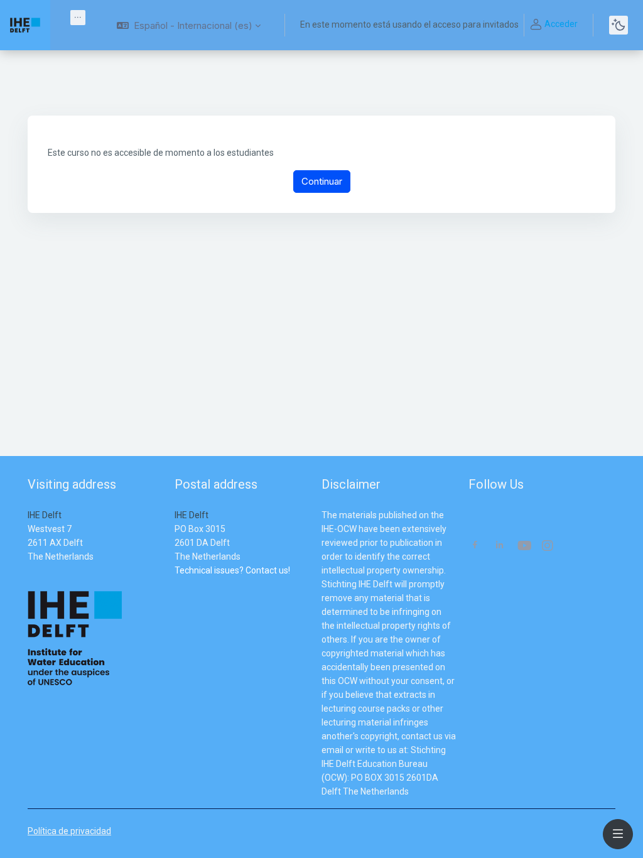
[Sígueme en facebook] (475, 546)
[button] (189, 25)
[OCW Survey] (175, 584)
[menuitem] (77, 17)
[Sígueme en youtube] (523, 547)
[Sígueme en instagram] (548, 547)
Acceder (561, 24)
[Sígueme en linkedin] (499, 546)
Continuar (321, 181)
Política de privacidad (69, 831)
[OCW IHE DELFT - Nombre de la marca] (25, 25)
